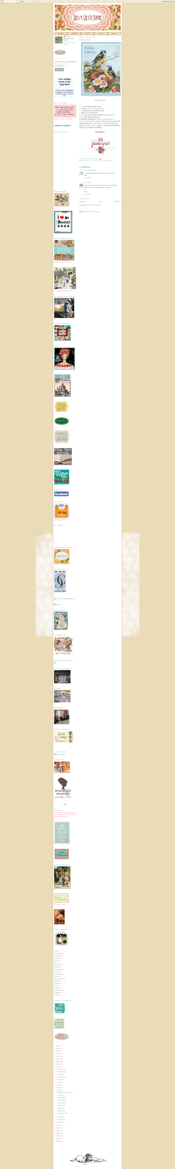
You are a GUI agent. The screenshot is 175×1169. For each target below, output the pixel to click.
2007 (57, 1138)
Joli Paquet (57, 969)
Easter (56, 960)
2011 (57, 1128)
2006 (57, 1141)
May (59, 1087)
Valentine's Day (58, 979)
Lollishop (74, 33)
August (60, 1079)
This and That (61, 1105)
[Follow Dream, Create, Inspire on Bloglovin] (63, 126)
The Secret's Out (62, 1113)
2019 (57, 1051)
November (61, 1072)
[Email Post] (100, 159)
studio (56, 995)
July (59, 1082)
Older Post (118, 201)
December (61, 1069)
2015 (57, 1061)
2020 (57, 1048)
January (60, 1122)
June (59, 1085)
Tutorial (56, 976)
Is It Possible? (61, 1103)
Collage (56, 958)
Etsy (55, 962)
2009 (57, 1133)
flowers (56, 988)
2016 (57, 1059)
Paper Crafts (57, 974)
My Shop (61, 33)
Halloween (57, 965)
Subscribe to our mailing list (65, 62)
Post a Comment (84, 198)
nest (105, 160)
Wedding (56, 983)
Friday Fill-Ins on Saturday (65, 1092)
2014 (57, 1064)
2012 (57, 1125)
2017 (57, 1056)
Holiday (56, 967)
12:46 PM (87, 178)
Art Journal (57, 953)
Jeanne (68, 36)
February (60, 1119)
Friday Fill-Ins (84, 40)
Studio (114, 33)
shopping (56, 992)
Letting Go (60, 1095)
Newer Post (82, 201)
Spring (110, 160)
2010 (57, 1130)
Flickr (87, 33)
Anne (85, 182)
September (61, 1077)
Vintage (56, 981)
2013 (57, 1067)
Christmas (57, 955)
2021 (57, 1046)
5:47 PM (87, 194)
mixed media (58, 990)
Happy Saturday (62, 1097)
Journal (56, 972)
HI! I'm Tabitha (88, 170)
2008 (57, 1136)
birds (87, 160)
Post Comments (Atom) (94, 205)
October (60, 1074)
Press (101, 33)
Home (100, 201)
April (59, 1090)
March (60, 1117)
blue (90, 160)
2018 (57, 1053)
